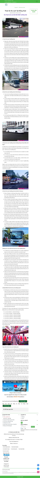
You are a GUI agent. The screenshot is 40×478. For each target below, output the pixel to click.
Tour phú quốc (6, 451)
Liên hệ (23, 418)
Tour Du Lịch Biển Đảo (33, 472)
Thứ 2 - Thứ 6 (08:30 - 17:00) (9, 0)
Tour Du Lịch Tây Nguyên (25, 472)
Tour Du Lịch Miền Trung (12, 472)
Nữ (25, 428)
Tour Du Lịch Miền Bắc (5, 472)
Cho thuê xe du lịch (22, 7)
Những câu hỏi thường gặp (7, 425)
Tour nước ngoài (15, 446)
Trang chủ (16, 7)
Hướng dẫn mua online (6, 422)
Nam (22, 428)
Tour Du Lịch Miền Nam (19, 472)
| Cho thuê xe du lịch (18, 12)
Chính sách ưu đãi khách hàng (8, 421)
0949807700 (14, 2)
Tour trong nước (6, 446)
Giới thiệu (23, 416)
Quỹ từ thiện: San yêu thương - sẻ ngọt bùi (9, 424)
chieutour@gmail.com (8, 2)
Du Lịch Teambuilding (10, 473)
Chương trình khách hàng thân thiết (8, 419)
